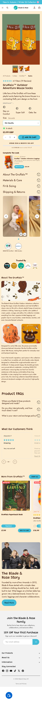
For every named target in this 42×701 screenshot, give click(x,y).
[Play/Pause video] (21, 234)
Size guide (11, 118)
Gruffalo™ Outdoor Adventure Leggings (27, 158)
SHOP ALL (34, 477)
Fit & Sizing (9, 186)
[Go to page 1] (18, 239)
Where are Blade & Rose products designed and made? (16, 402)
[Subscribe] (35, 642)
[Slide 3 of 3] (26, 69)
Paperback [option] (8, 526)
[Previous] (4, 462)
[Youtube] (11, 670)
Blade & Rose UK (24, 679)
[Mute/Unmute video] (24, 234)
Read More (9, 602)
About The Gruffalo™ (15, 174)
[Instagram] (7, 670)
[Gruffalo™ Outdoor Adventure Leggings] (8, 162)
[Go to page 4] (24, 239)
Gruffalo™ (22, 76)
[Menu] (2, 7)
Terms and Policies (21, 684)
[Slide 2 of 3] (21, 69)
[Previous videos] (6, 216)
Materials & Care (12, 180)
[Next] (15, 462)
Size (9, 118)
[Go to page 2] (20, 239)
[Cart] (39, 7)
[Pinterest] (23, 670)
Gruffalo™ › (8, 103)
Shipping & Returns (14, 192)
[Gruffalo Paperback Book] (16, 496)
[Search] (7, 7)
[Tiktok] (15, 670)
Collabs (15, 76)
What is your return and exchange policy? (19, 415)
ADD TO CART (19, 166)
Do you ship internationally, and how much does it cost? (17, 409)
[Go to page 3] (22, 239)
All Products (6, 76)
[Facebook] (3, 670)
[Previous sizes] (34, 526)
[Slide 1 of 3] (15, 69)
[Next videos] (37, 216)
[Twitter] (19, 670)
